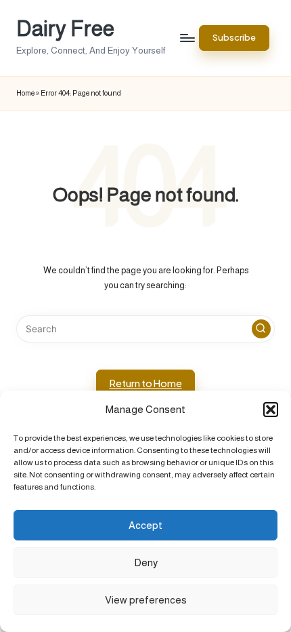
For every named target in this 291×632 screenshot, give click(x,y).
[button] (270, 409)
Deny (146, 562)
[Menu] (187, 37)
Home (25, 93)
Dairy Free (65, 29)
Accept (145, 525)
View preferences (146, 600)
